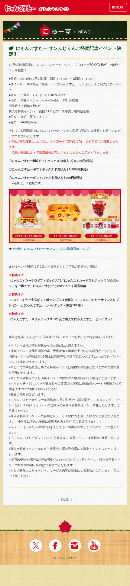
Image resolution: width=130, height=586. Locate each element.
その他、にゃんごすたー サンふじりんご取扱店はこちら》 (51, 248)
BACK (65, 499)
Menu (118, 7)
